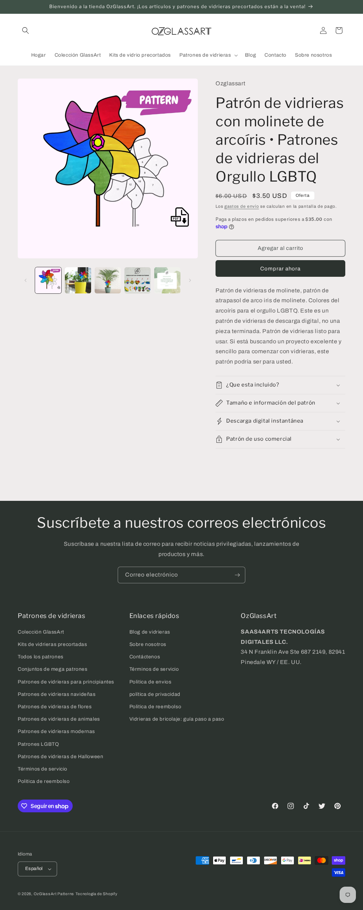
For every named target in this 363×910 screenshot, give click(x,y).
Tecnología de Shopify (97, 894)
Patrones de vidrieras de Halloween (60, 756)
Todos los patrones (40, 656)
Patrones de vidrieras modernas (56, 731)
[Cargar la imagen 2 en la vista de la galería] (78, 280)
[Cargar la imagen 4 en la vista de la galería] (137, 280)
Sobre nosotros (147, 644)
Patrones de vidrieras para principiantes (66, 682)
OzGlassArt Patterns (54, 894)
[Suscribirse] (237, 575)
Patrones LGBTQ (38, 744)
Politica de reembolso (44, 781)
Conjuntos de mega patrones (53, 669)
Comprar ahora (280, 268)
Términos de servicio (42, 769)
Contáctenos (144, 656)
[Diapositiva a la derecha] (190, 280)
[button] (25, 30)
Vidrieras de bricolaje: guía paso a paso (176, 719)
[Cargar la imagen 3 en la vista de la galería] (108, 280)
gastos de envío (241, 206)
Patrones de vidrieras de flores (55, 706)
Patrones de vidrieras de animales (59, 719)
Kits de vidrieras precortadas (52, 644)
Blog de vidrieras (149, 632)
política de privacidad (154, 694)
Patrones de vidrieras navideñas (57, 694)
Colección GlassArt (41, 632)
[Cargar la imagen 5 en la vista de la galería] (167, 280)
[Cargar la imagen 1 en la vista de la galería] (48, 280)
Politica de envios (150, 682)
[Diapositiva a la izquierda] (25, 280)
